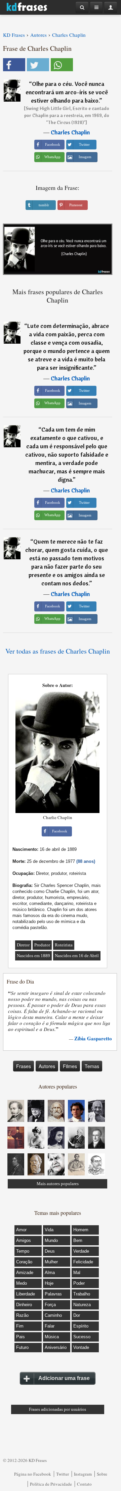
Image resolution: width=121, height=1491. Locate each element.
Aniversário (56, 1347)
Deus (50, 1251)
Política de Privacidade (51, 1484)
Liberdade (25, 1293)
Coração (24, 1261)
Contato (84, 1484)
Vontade (81, 1347)
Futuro (22, 1347)
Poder (79, 1283)
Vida (49, 1229)
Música (52, 1336)
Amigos (23, 1240)
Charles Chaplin (70, 132)
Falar (49, 1326)
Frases (23, 1066)
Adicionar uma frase (64, 1378)
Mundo (51, 1240)
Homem (80, 1229)
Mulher (51, 1261)
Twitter (62, 1474)
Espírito (80, 1326)
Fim (20, 1326)
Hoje (49, 1283)
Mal (76, 1272)
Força (50, 1304)
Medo (21, 1283)
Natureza (82, 1304)
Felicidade (83, 1261)
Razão (22, 1315)
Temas (92, 1066)
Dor (76, 1315)
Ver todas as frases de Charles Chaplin (57, 651)
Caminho (53, 1315)
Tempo (22, 1251)
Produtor (42, 944)
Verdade (81, 1251)
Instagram (83, 1474)
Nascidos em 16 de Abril (77, 955)
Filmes (70, 1066)
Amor (21, 1229)
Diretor (23, 944)
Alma (50, 1272)
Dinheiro (24, 1304)
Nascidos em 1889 (33, 955)
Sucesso (81, 1336)
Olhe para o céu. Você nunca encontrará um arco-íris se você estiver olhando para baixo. (67, 92)
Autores (47, 1066)
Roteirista (64, 944)
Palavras (53, 1293)
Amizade (24, 1272)
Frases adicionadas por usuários (57, 1409)
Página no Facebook (32, 1474)
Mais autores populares (58, 1183)
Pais (20, 1336)
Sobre (102, 1474)
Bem (77, 1240)
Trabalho (81, 1293)
